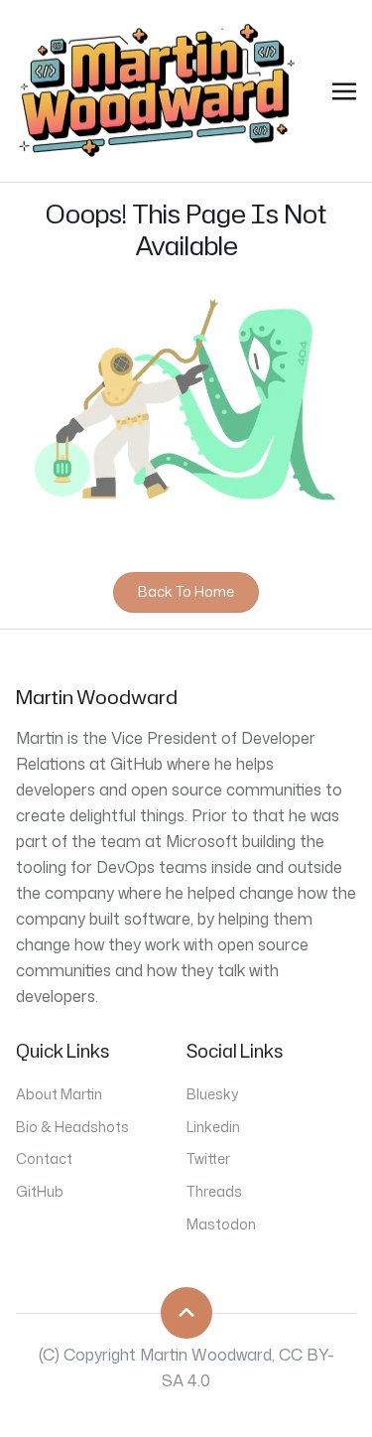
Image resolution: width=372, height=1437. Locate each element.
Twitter (208, 1158)
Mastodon (221, 1224)
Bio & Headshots (72, 1126)
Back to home (186, 591)
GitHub (39, 1191)
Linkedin (213, 1126)
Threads (214, 1191)
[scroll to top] (186, 1313)
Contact (44, 1158)
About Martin (59, 1093)
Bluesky (212, 1093)
